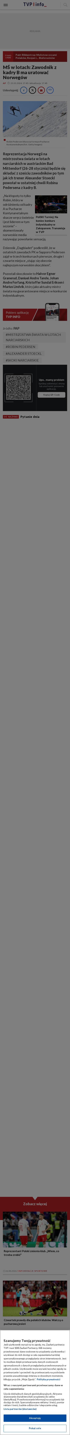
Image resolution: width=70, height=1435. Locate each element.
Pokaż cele (35, 1428)
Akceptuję (35, 1418)
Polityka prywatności (48, 1379)
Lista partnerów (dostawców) (20, 1409)
